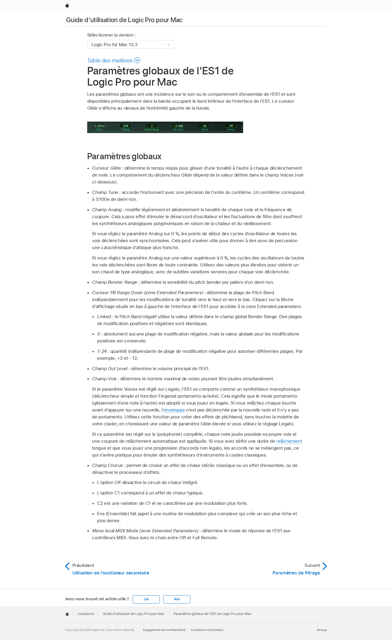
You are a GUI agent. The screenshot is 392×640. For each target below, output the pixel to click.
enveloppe (174, 410)
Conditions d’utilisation (207, 630)
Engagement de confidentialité (164, 630)
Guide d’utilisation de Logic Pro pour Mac (124, 20)
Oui (146, 599)
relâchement (289, 441)
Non (177, 599)
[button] (114, 60)
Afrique (322, 630)
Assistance (86, 614)
